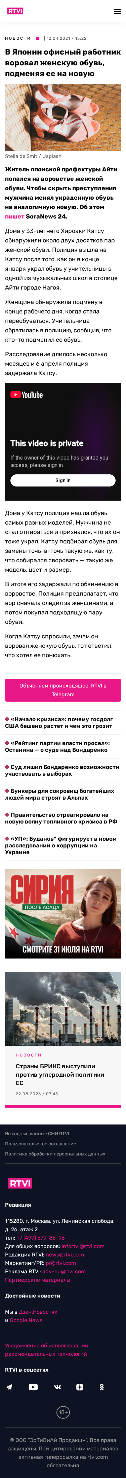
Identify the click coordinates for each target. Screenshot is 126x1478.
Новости (18, 38)
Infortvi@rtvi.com (82, 1246)
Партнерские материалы (37, 1280)
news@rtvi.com (65, 1254)
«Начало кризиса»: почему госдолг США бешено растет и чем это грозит (59, 722)
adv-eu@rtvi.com (64, 1271)
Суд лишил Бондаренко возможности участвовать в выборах (62, 770)
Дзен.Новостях (38, 1312)
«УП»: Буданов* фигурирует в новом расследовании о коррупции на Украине (61, 845)
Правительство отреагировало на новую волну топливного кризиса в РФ (61, 818)
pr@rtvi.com (61, 1263)
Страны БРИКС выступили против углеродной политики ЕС (60, 1075)
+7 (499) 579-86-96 (40, 1238)
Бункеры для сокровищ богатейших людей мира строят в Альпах (59, 794)
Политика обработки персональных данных (55, 1154)
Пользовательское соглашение (40, 1144)
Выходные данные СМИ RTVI (37, 1134)
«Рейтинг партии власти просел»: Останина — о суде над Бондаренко (57, 746)
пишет (15, 216)
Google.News (26, 1320)
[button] (118, 11)
